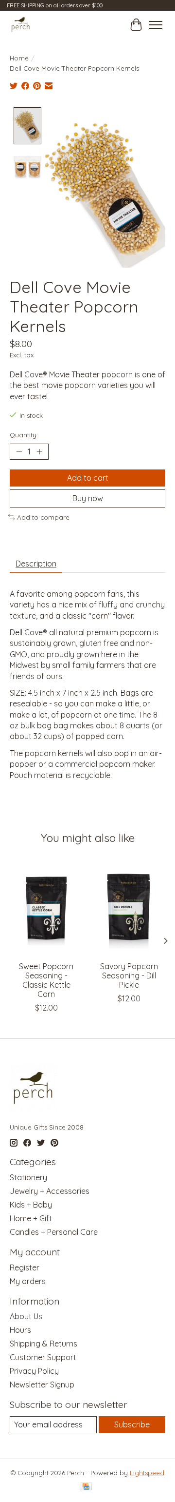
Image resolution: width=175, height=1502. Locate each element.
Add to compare (43, 517)
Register (24, 1267)
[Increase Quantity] (39, 451)
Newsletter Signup (42, 1384)
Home (19, 58)
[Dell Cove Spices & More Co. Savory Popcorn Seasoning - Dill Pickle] (128, 907)
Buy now (87, 498)
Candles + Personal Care (54, 1232)
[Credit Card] (86, 1487)
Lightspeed (147, 1473)
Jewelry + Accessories (49, 1191)
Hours (20, 1330)
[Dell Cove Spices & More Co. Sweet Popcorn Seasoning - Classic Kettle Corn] (46, 907)
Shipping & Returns (43, 1343)
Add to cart (87, 478)
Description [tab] (36, 563)
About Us (26, 1316)
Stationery (28, 1177)
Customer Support (43, 1357)
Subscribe (132, 1424)
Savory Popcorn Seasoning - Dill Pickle (129, 975)
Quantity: (24, 435)
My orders (28, 1281)
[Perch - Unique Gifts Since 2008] (21, 25)
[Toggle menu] (155, 25)
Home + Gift (31, 1218)
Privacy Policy (34, 1371)
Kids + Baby (31, 1204)
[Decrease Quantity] (19, 451)
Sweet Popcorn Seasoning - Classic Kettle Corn (46, 980)
